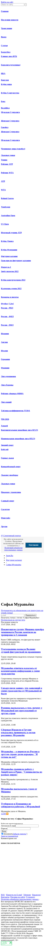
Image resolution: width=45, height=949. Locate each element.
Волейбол (5, 108)
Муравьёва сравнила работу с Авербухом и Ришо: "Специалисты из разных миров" (21, 772)
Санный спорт (7, 501)
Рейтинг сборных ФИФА (12, 393)
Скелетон (5, 509)
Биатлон (5, 80)
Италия (4, 351)
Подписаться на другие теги (13, 620)
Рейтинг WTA (7, 173)
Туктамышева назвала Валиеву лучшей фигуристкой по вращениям (21, 650)
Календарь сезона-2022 (11, 288)
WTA (3, 190)
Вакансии (36, 895)
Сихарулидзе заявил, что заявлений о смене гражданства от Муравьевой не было (21, 691)
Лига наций (6, 402)
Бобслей (4, 449)
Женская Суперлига (10, 121)
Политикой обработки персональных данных (13, 549)
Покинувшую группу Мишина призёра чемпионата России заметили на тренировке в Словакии (22, 632)
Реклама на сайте (17, 897)
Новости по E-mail (14, 895)
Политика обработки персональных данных (20, 899)
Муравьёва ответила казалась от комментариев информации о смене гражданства (20, 671)
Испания (5, 334)
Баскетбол (5, 52)
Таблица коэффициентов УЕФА (15, 411)
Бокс (3, 101)
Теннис (4, 160)
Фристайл (5, 518)
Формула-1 (6, 267)
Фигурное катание (9, 256)
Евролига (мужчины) (10, 65)
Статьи (4, 45)
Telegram (27, 895)
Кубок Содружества (10, 93)
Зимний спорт (7, 445)
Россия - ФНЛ (7, 316)
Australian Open (8, 215)
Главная (4, 11)
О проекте (30, 897)
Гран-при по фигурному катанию (16, 261)
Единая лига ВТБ (9, 56)
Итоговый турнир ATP (11, 233)
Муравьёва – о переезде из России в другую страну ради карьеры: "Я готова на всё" (20, 754)
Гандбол (4, 127)
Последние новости (9, 20)
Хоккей (4, 426)
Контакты (5, 897)
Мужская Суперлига (10, 112)
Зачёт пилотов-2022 (9, 271)
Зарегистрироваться (9, 836)
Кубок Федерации (9, 250)
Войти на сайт (7, 2)
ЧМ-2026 (5, 419)
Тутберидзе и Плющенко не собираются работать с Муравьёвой (20, 805)
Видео (3, 37)
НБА (3, 73)
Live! (11, 304)
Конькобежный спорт (10, 466)
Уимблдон (5, 207)
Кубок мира (6, 84)
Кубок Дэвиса (7, 241)
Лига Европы (7, 385)
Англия (4, 342)
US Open (5, 224)
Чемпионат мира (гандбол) (13, 149)
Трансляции (6, 28)
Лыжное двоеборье (9, 475)
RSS (3, 895)
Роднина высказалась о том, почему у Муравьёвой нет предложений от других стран (21, 710)
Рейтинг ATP (7, 164)
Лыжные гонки (8, 155)
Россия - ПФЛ (7, 325)
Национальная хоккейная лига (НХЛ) (18, 439)
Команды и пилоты (10, 297)
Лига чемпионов (8, 376)
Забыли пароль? (20, 834)
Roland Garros (7, 198)
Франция (5, 368)
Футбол (4, 304)
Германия (5, 359)
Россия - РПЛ (7, 308)
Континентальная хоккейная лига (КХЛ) (19, 430)
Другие (4, 526)
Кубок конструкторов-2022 (13, 280)
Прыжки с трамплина (11, 492)
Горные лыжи (7, 458)
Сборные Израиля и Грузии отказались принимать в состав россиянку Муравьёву (18, 732)
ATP (3, 181)
